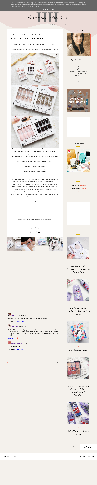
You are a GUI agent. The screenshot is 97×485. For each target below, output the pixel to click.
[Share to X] (33, 232)
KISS (28, 34)
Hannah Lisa (7, 456)
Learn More (46, 9)
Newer (10, 362)
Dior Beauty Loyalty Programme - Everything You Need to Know (78, 269)
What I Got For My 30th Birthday (78, 160)
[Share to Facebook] (30, 232)
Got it (54, 9)
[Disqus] (35, 284)
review (37, 34)
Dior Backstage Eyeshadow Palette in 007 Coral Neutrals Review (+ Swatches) (78, 390)
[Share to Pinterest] (36, 232)
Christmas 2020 (78, 189)
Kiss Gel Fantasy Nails (27, 38)
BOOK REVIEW (78, 185)
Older (59, 362)
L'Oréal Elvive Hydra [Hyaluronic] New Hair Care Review (78, 311)
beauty (22, 34)
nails (32, 34)
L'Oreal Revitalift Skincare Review (78, 432)
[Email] (39, 232)
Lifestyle (78, 192)
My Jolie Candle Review (78, 349)
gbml (92, 456)
